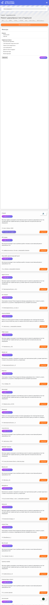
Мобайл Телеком (6, 446)
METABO (21, 20)
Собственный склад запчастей (11, 43)
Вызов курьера (7, 53)
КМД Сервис (5, 332)
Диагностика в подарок (9, 49)
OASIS (26, 20)
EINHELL (16, 20)
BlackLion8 (4, 467)
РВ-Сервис (4, 237)
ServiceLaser (5, 598)
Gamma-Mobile (6, 313)
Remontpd (4, 389)
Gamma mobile (6, 561)
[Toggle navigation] (46, 2)
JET (6, 20)
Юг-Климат (5, 294)
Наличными (6, 34)
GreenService (5, 428)
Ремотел (4, 370)
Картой (5, 36)
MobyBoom (5, 485)
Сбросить (4, 57)
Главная (3, 15)
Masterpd (4, 409)
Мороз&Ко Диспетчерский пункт (11, 256)
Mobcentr (4, 504)
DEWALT (10, 20)
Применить (43, 57)
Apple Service (5, 274)
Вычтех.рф (5, 543)
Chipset (4, 213)
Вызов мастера (7, 51)
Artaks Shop (5, 524)
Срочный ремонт (7, 47)
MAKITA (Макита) (40, 20)
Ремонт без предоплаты (9, 45)
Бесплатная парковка (8, 41)
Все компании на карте (24, 24)
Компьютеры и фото (7, 579)
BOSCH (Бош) (32, 20)
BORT (3, 20)
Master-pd (4, 352)
